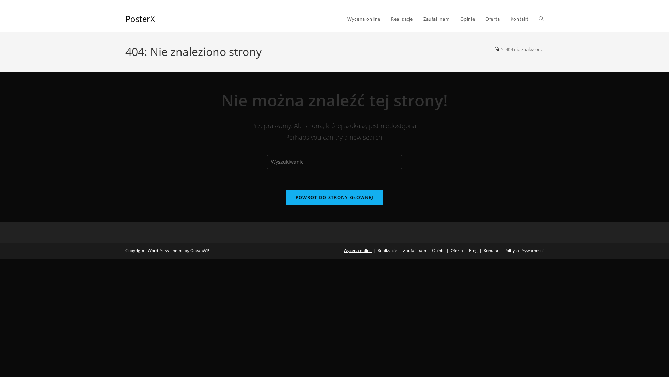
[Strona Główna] (496, 49)
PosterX (140, 18)
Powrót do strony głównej (334, 197)
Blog (473, 250)
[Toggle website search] (541, 19)
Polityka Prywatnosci (524, 250)
